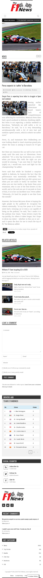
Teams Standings (10, 401)
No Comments (18, 90)
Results (6, 553)
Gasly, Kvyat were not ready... (23, 284)
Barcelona (11, 229)
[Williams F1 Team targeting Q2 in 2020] (23, 256)
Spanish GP (34, 229)
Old (5, 564)
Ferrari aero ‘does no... (20, 309)
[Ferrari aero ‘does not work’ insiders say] (9, 311)
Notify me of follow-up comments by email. (17, 368)
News (34, 41)
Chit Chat (6, 557)
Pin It (4, 232)
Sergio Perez (26, 229)
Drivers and (8, 397)
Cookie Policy (19, 575)
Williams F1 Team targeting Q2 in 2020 (27, 45)
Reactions (6, 561)
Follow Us (12, 473)
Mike (6, 92)
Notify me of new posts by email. (13, 372)
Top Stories (7, 549)
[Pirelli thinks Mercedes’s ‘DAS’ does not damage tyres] (9, 299)
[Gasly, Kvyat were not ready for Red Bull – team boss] (9, 287)
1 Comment (16, 272)
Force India (18, 229)
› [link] (37, 452)
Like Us (12, 480)
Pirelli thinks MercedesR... (22, 297)
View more (5, 523)
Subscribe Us (13, 466)
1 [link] (30, 452)
